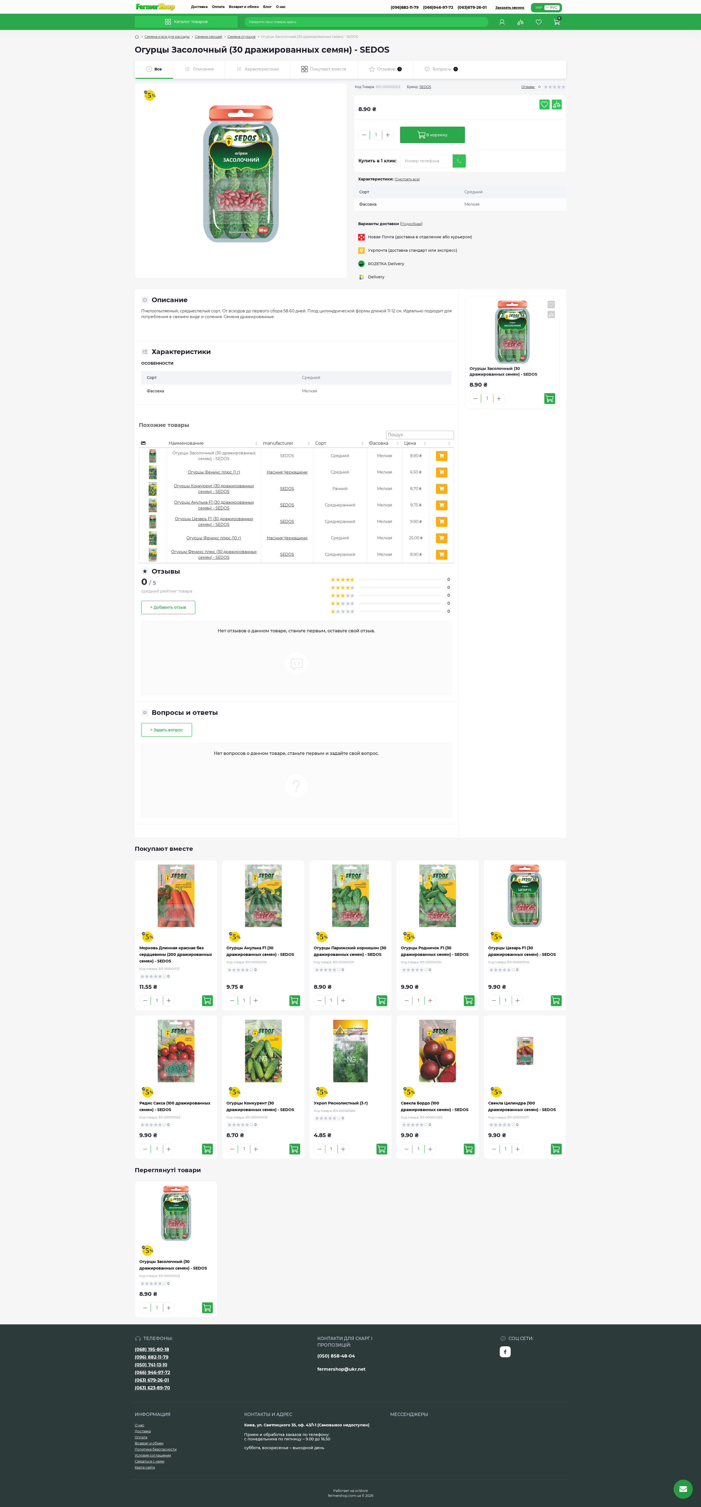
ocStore (361, 1491)
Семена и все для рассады (167, 37)
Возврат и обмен (244, 7)
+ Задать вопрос (166, 729)
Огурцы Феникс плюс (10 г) (213, 538)
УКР (538, 7)
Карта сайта (145, 1467)
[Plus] (387, 135)
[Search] (485, 22)
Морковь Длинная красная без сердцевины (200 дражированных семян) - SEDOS (175, 954)
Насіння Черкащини (287, 472)
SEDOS (425, 87)
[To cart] (549, 398)
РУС (553, 7)
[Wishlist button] (544, 104)
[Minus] (364, 135)
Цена (410, 443)
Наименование (186, 443)
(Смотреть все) (407, 179)
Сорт (320, 443)
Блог (267, 7)
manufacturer (278, 443)
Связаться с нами (149, 1461)
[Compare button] (557, 104)
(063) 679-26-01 (152, 1380)
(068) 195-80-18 (152, 1349)
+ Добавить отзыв (168, 607)
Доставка (199, 7)
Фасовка (378, 443)
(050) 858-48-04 (336, 1356)
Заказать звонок (509, 7)
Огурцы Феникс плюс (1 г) (214, 472)
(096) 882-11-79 (151, 1357)
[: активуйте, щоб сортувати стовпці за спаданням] (153, 443)
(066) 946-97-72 (152, 1372)
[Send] (459, 161)
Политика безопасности (156, 1449)
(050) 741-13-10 (151, 1364)
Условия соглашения (153, 1455)
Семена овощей (208, 37)
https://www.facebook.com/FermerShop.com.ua (505, 1351)
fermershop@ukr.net (341, 1369)
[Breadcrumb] (137, 37)
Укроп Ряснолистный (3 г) (341, 1103)
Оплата (218, 7)
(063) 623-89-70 (152, 1387)
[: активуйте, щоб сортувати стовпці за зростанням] (441, 443)
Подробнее (411, 224)
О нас (281, 7)
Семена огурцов (241, 37)
